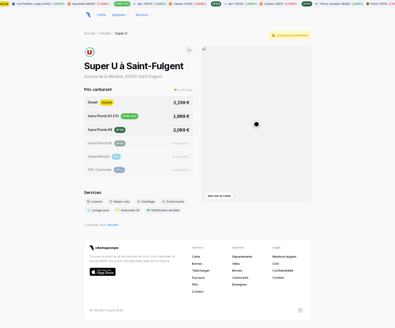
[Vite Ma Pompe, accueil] (88, 15)
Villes (236, 263)
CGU (275, 263)
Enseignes (239, 284)
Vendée (105, 33)
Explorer (118, 15)
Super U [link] (121, 33)
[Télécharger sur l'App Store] (103, 272)
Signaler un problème (293, 35)
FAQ (195, 284)
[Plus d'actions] (189, 50)
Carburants (240, 277)
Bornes (197, 263)
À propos (198, 277)
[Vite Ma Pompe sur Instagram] (300, 310)
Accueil (89, 33)
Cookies (278, 277)
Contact (197, 291)
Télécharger (201, 270)
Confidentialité (282, 270)
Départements (242, 256)
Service (142, 15)
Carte (101, 15)
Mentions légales (284, 256)
